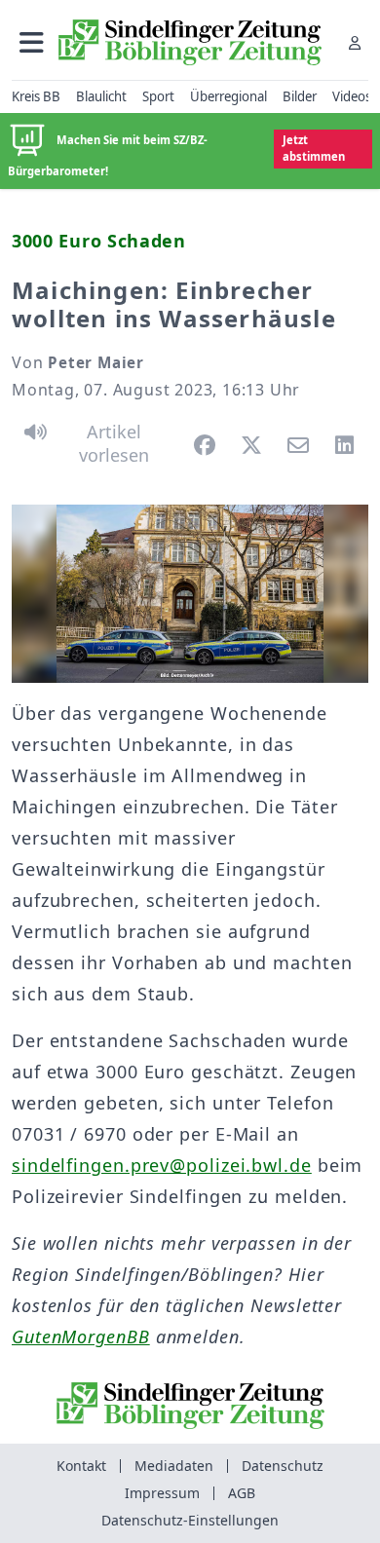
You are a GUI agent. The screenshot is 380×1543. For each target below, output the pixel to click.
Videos (351, 96)
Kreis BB (36, 96)
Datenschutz (282, 1465)
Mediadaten (173, 1465)
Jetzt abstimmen (314, 148)
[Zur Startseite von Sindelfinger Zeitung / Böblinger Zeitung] (190, 42)
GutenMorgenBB (81, 1336)
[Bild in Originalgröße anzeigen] (190, 594)
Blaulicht (101, 96)
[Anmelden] (355, 42)
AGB (241, 1493)
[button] (31, 42)
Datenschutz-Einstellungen (190, 1520)
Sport (158, 96)
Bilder (300, 96)
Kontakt (81, 1465)
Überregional (228, 96)
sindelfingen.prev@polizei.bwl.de (162, 1165)
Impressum (162, 1493)
